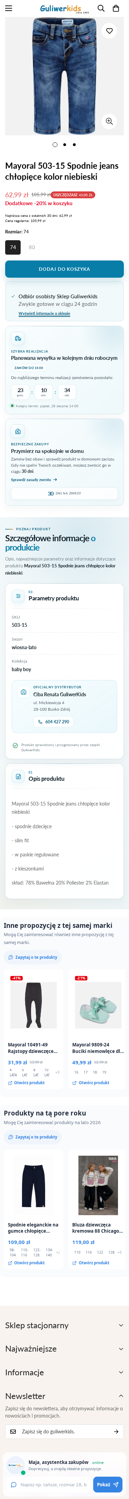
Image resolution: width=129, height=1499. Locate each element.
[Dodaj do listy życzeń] (109, 30)
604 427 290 (57, 721)
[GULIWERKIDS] (64, 8)
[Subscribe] (116, 1431)
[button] (116, 8)
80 (32, 247)
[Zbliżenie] (109, 121)
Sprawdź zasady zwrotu (31, 479)
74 (13, 247)
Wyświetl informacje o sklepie (44, 313)
